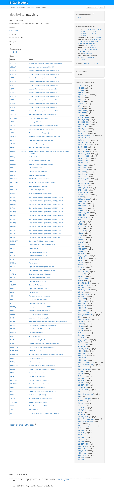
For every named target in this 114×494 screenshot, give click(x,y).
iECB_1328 (82, 126)
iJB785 (80, 269)
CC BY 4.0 (94, 63)
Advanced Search (21, 7)
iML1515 (81, 267)
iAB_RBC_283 (83, 258)
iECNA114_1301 (84, 153)
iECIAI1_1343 (83, 149)
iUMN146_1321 (84, 212)
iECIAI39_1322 (83, 151)
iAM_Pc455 (82, 308)
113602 (80, 41)
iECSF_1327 (83, 176)
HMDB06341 (82, 60)
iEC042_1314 (83, 119)
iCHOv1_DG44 (83, 278)
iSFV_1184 (82, 206)
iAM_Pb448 (82, 305)
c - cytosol (13, 52)
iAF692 (80, 240)
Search (101, 7)
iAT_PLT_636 (83, 255)
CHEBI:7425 (82, 35)
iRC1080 (81, 246)
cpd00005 (93, 47)
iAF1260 (81, 88)
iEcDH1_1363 (83, 133)
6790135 (92, 43)
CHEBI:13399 (87, 29)
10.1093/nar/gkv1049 (63, 480)
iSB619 (81, 92)
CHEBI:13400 (96, 29)
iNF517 (81, 265)
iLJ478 (80, 242)
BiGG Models (18, 2)
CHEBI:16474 (82, 31)
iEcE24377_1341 (84, 140)
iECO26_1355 (83, 160)
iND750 (81, 97)
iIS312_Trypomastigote (86, 312)
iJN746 (80, 104)
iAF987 (80, 233)
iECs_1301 (82, 172)
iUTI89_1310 (83, 217)
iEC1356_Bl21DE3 (85, 283)
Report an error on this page (22, 424)
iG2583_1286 (83, 192)
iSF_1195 (81, 101)
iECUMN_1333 (83, 183)
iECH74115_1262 (84, 144)
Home (13, 7)
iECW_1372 (82, 185)
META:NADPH (87, 53)
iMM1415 (81, 237)
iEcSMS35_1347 (84, 178)
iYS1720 (81, 326)
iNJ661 (80, 108)
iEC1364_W (82, 287)
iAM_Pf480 (82, 301)
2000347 (91, 41)
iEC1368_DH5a (84, 294)
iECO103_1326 (83, 156)
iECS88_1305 (83, 169)
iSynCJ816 (82, 299)
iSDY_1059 (82, 203)
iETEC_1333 (83, 190)
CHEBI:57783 (91, 33)
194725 (85, 41)
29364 (96, 41)
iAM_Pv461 (82, 303)
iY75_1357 (82, 249)
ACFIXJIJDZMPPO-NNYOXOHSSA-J (87, 50)
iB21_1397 (82, 113)
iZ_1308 (81, 221)
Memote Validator (40, 7)
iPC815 (81, 99)
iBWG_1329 (82, 110)
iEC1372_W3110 (84, 289)
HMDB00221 (82, 57)
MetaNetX (87, 63)
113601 (99, 39)
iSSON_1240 (83, 210)
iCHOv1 (81, 262)
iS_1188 (81, 197)
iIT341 (80, 106)
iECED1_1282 (83, 142)
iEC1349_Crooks (84, 285)
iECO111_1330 (83, 158)
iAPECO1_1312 (84, 94)
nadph (80, 17)
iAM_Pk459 (82, 310)
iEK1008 (81, 276)
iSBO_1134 (82, 201)
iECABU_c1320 (84, 124)
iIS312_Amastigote (85, 319)
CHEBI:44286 (82, 33)
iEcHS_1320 (82, 147)
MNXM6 (98, 37)
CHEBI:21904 (91, 31)
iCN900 (81, 321)
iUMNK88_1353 (84, 215)
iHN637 (81, 244)
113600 (94, 39)
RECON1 (81, 253)
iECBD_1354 (83, 128)
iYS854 (80, 280)
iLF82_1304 (13, 30)
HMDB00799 (90, 57)
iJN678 (80, 235)
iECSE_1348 (83, 174)
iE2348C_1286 (83, 117)
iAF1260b (81, 260)
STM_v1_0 (82, 231)
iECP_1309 (82, 167)
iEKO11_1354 (83, 187)
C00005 (92, 45)
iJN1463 (81, 324)
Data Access (30, 7)
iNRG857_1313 (84, 194)
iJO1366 (81, 85)
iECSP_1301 (83, 181)
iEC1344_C (82, 296)
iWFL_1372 (82, 219)
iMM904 (81, 90)
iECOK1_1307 (83, 163)
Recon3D (81, 274)
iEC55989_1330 (84, 122)
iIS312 (80, 317)
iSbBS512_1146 (84, 199)
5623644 (85, 43)
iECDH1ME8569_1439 (86, 135)
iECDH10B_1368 (84, 138)
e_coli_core (82, 226)
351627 (80, 43)
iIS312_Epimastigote (85, 314)
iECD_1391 (82, 131)
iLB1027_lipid (83, 271)
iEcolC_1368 (83, 165)
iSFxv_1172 (82, 208)
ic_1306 (81, 115)
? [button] (35, 424)
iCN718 (81, 292)
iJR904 (80, 224)
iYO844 (81, 251)
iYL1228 (81, 228)
